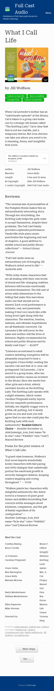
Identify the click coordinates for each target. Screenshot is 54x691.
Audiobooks (34, 627)
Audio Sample (21, 627)
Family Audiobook (33, 632)
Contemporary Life (14, 632)
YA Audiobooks (21, 635)
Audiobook (21, 630)
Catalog (45, 627)
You (27, 659)
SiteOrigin (31, 685)
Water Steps (27, 649)
